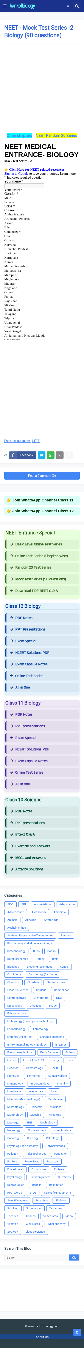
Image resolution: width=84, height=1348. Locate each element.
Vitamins (12, 1223)
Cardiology (14, 974)
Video (69, 1216)
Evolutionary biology (20, 1052)
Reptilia (36, 1184)
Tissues (31, 1216)
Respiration (56, 1184)
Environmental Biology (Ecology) (27, 1044)
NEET (36, 441)
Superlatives (34, 1208)
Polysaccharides (36, 1153)
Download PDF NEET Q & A (36, 591)
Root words (14, 1192)
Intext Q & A (25, 834)
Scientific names (17, 1200)
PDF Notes (24, 618)
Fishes (11, 1060)
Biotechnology (16, 951)
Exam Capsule (49, 1052)
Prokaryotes (38, 1169)
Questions (64, 1177)
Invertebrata (36, 1091)
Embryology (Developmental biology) (30, 1021)
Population (60, 1153)
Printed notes (15, 1169)
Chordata (33, 982)
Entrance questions (17, 441)
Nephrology (47, 1122)
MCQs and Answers (30, 858)
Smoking (13, 1208)
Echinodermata (16, 1013)
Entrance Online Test (19, 1036)
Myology (12, 1122)
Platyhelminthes (55, 1146)
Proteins (59, 1169)
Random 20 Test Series (33, 567)
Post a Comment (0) (42, 475)
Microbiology (15, 1107)
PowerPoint (32, 1161)
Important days (40, 1083)
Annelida (30, 919)
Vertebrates (50, 1216)
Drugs (53, 1005)
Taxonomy (55, 1208)
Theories (12, 1216)
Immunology (15, 1083)
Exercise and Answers (32, 846)
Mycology (55, 1114)
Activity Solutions (29, 869)
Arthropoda (51, 919)
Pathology (52, 1138)
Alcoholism (39, 912)
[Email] (60, 455)
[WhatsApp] (50, 455)
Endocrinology (16, 1029)
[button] (5, 6)
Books (51, 951)
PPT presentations (30, 726)
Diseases (35, 1005)
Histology (13, 1075)
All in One (22, 687)
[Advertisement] (42, 90)
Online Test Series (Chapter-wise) (41, 556)
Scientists (42, 1200)
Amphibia (60, 912)
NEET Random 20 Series (56, 135)
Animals (12, 919)
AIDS (10, 904)
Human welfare (57, 1075)
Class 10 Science (17, 990)
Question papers (40, 1177)
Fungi (55, 1060)
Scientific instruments (57, 1192)
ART (23, 904)
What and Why (56, 1223)
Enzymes (61, 1044)
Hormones (33, 1075)
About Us (42, 1337)
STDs (33, 1192)
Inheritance (14, 1091)
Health (55, 1068)
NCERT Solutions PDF (32, 653)
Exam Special (25, 641)
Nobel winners (37, 1130)
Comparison (61, 990)
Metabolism (55, 1099)
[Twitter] (41, 455)
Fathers (70, 1052)
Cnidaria (41, 990)
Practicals (53, 1161)
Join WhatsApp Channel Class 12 (43, 511)
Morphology (15, 1114)
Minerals (37, 1107)
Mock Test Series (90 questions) (40, 579)
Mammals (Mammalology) (23, 1099)
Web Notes (33, 1223)
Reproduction (15, 1184)
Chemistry (13, 982)
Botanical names (17, 958)
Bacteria (66, 935)
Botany (40, 958)
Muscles (35, 1114)
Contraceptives (16, 997)
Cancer (64, 966)
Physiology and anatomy (22, 1146)
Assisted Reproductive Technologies (30, 935)
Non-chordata (62, 1130)
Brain (55, 958)
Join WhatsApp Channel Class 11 (42, 500)
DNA (59, 997)
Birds (36, 951)
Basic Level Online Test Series (38, 544)
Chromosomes (56, 982)
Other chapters (19, 135)
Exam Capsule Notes (31, 664)
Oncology (13, 1138)
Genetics (12, 1068)
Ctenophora (41, 997)
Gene (70, 1060)
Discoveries (14, 1005)
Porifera (12, 1161)
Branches (13, 966)
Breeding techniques (39, 966)
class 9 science (35, 1231)
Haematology (34, 1068)
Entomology (40, 1029)
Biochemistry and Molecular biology (29, 943)
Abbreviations (42, 904)
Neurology (13, 1130)
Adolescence (15, 912)
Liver (54, 1091)
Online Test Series (29, 676)
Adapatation (67, 904)
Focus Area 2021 (33, 1060)
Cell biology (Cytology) (43, 974)
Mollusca (55, 1107)
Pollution (12, 1153)
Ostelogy (32, 1138)
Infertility (62, 1083)
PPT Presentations (30, 629)
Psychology (14, 1177)
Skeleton (61, 1200)
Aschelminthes (16, 927)
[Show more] (69, 455)
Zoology (12, 1231)
